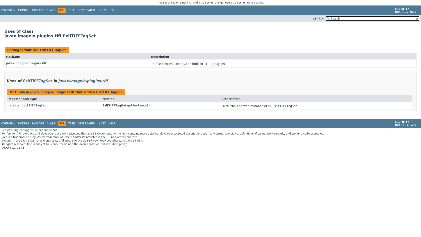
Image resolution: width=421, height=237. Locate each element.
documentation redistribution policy (102, 144)
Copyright (8, 140)
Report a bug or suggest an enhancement (29, 130)
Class (51, 10)
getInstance (136, 105)
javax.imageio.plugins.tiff (26, 63)
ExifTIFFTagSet (53, 50)
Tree (71, 10)
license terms (254, 2)
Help (112, 10)
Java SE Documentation (102, 133)
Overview (8, 10)
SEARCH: (319, 18)
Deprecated (86, 10)
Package (38, 10)
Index (102, 10)
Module (23, 10)
